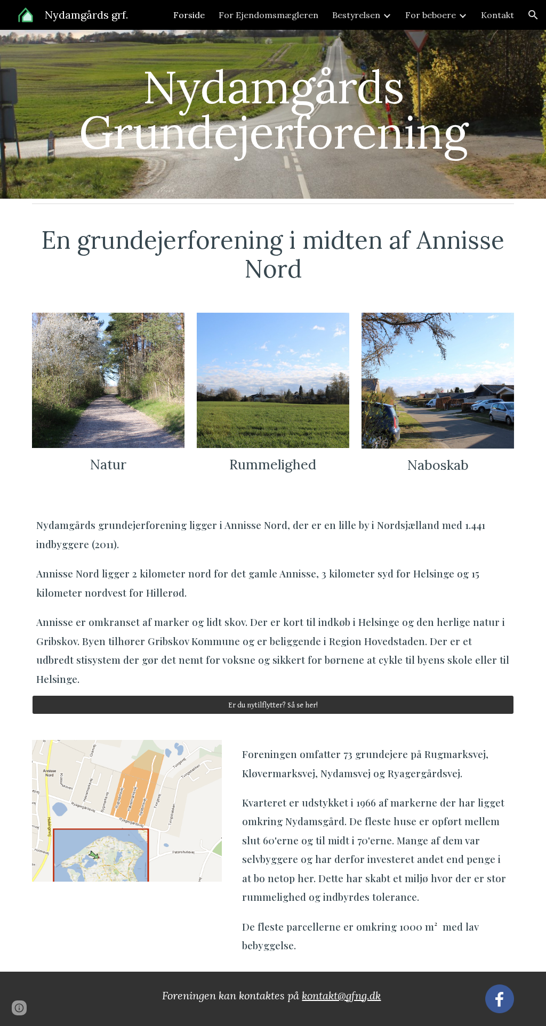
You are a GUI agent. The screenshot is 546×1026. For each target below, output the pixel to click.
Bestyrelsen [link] (356, 15)
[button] (533, 15)
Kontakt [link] (497, 15)
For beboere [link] (430, 15)
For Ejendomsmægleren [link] (268, 15)
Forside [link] (189, 15)
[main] (273, 114)
